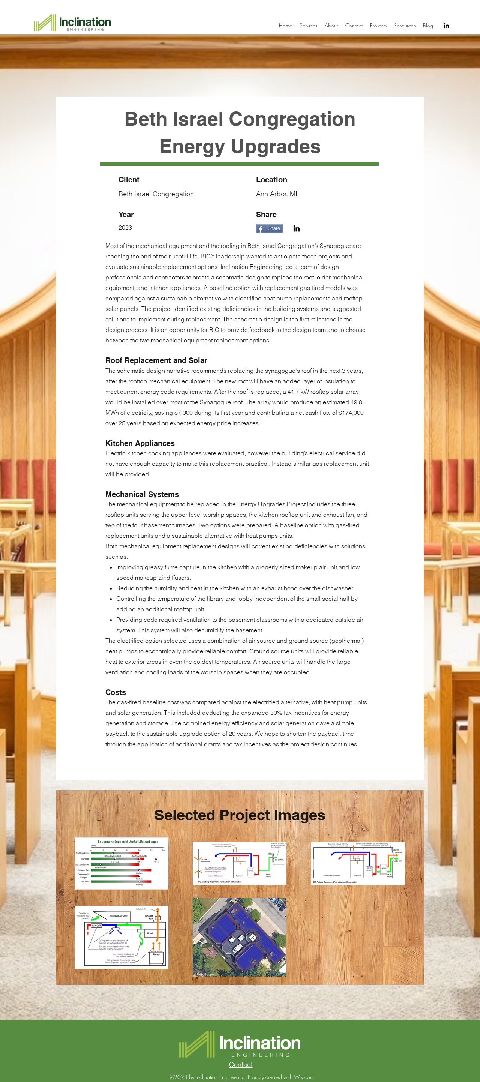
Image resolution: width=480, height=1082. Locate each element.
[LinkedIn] (446, 25)
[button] (378, 25)
